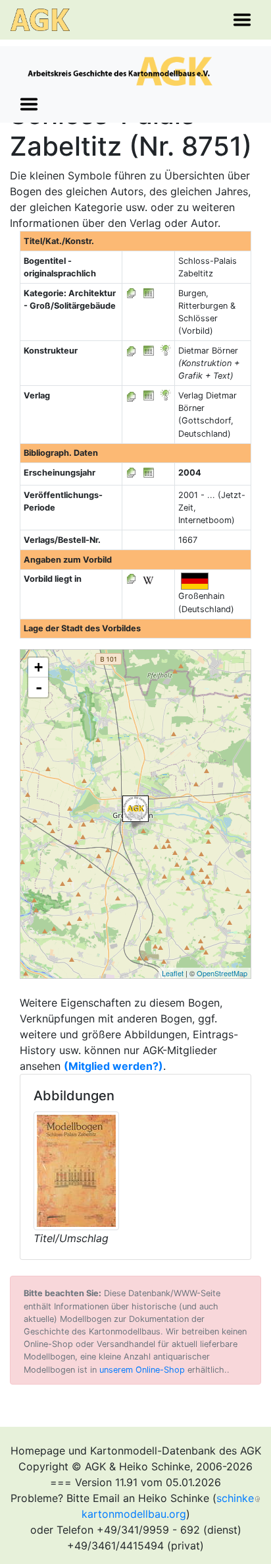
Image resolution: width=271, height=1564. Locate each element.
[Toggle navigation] (242, 20)
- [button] (38, 687)
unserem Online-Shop (142, 1370)
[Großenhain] (135, 809)
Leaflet (173, 973)
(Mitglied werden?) (113, 1066)
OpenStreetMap (222, 973)
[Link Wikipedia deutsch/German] (148, 579)
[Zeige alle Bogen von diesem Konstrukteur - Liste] (131, 351)
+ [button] (38, 667)
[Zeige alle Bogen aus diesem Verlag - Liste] (131, 395)
